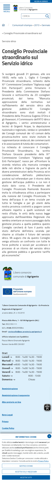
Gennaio (46, 25)
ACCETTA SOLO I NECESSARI (26, 471)
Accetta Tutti (26, 477)
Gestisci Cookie (26, 465)
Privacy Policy (43, 461)
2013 (36, 25)
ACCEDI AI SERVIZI (41, 1)
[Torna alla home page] (3, 25)
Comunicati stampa (22, 25)
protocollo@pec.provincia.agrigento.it (25, 331)
